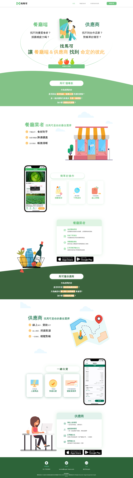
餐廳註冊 (111, 3)
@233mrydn (86, 469)
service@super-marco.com (66, 469)
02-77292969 (46, 469)
